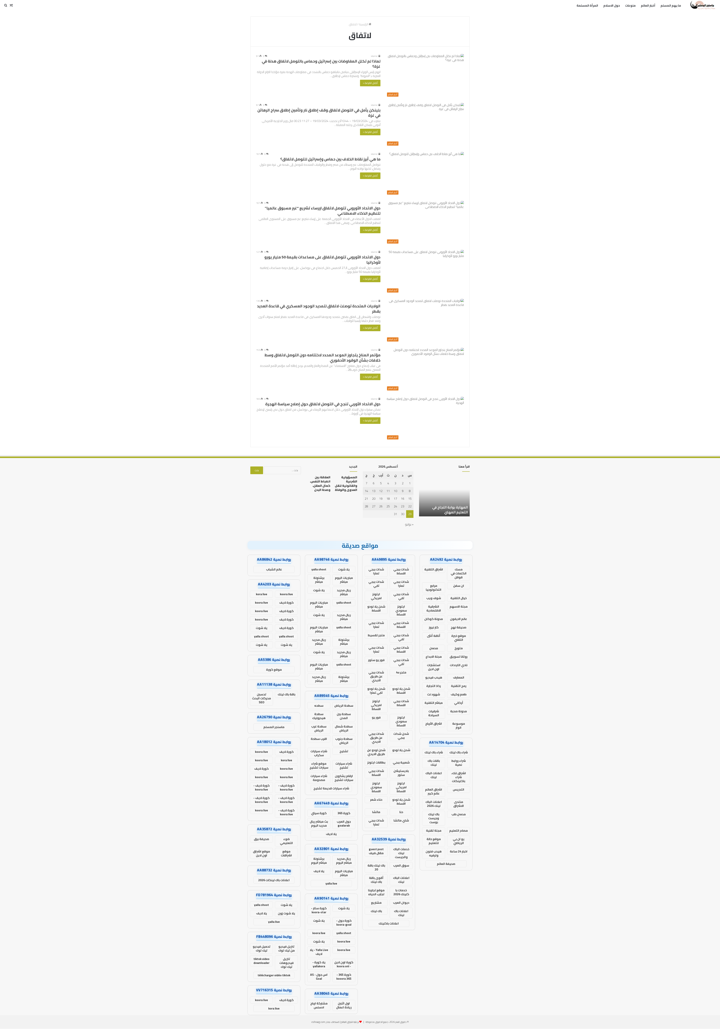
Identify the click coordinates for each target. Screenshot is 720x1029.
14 (366, 491)
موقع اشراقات (286, 853)
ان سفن (458, 585)
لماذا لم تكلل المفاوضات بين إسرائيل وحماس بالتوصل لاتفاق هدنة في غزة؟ (321, 64)
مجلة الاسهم (459, 606)
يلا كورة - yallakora (319, 964)
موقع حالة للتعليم (434, 841)
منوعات (630, 5)
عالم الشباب (274, 569)
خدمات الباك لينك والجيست (401, 853)
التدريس (458, 789)
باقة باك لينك (286, 694)
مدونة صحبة (458, 711)
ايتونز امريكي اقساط (376, 705)
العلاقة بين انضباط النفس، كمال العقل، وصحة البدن (320, 483)
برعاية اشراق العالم (350, 1022)
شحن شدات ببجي (401, 735)
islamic (374, 56)
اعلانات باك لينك (401, 913)
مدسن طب (459, 814)
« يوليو (409, 524)
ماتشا (376, 812)
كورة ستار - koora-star (319, 910)
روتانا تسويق (458, 656)
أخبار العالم (648, 5)
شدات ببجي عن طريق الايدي (376, 676)
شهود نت (433, 694)
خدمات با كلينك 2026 (401, 892)
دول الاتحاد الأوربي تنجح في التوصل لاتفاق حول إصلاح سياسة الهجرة (322, 403)
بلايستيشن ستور (401, 773)
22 (410, 506)
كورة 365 (344, 813)
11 (388, 491)
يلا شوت (344, 569)
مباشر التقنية (433, 703)
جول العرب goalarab (344, 823)
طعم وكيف (458, 694)
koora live (318, 933)
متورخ (458, 648)
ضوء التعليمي (286, 841)
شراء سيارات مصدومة (318, 778)
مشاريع (376, 902)
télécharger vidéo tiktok (274, 975)
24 (395, 506)
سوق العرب (401, 865)
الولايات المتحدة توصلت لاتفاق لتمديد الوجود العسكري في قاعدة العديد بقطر (318, 308)
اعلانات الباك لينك (433, 775)
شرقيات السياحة (433, 713)
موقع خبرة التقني (458, 637)
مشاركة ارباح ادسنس (319, 1005)
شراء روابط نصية (458, 762)
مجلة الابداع (434, 656)
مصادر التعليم (458, 830)
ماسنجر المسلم (273, 727)
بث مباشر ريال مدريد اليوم (319, 823)
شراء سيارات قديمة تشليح (331, 788)
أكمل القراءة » (370, 83)
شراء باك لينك (458, 752)
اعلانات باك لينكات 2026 (274, 880)
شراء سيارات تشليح (343, 765)
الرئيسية (364, 24)
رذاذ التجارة (433, 686)
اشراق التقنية (433, 569)
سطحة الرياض (343, 705)
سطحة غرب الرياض (318, 728)
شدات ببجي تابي (376, 583)
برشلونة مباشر (318, 579)
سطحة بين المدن (344, 716)
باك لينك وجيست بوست (433, 818)
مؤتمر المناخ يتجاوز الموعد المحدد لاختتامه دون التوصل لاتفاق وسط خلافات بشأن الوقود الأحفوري (322, 357)
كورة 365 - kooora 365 (343, 976)
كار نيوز (434, 627)
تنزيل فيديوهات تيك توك (286, 963)
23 (402, 506)
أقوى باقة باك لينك (376, 880)
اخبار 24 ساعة (458, 851)
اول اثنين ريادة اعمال (344, 1005)
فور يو (376, 717)
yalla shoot (318, 569)
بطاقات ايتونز (376, 762)
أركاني (458, 703)
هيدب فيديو (433, 677)
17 (395, 498)
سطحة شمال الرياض (344, 728)
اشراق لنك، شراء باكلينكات (458, 777)
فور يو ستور (376, 660)
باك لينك (376, 911)
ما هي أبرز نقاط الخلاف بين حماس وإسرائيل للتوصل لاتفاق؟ (330, 159)
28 (366, 506)
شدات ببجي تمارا (376, 571)
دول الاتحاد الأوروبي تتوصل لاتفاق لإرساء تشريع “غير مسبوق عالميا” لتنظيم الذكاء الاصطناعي (322, 211)
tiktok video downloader (261, 961)
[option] (444, 495)
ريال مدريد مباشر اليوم (344, 860)
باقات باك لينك (434, 762)
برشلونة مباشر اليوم (319, 860)
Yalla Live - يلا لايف (319, 952)
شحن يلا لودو (401, 750)
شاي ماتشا (401, 820)
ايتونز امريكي (376, 596)
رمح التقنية (458, 686)
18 (388, 498)
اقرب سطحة (319, 739)
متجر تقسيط (376, 635)
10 (395, 491)
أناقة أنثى (433, 636)
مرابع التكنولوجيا (433, 587)
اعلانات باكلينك (389, 923)
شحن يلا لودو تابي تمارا (376, 690)
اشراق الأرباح (433, 723)
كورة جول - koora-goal (344, 922)
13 (373, 491)
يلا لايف (331, 834)
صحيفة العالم (446, 864)
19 (380, 498)
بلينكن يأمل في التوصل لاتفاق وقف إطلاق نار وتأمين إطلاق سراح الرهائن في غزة (318, 113)
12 (380, 491)
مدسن (433, 648)
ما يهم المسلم (671, 5)
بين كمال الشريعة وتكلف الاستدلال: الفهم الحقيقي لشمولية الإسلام (448, 507)
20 (373, 498)
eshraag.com (318, 1022)
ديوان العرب (401, 902)
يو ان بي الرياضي (458, 841)
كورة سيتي (319, 813)
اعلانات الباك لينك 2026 (433, 804)
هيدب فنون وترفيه (434, 853)
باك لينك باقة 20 (376, 867)
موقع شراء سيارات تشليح (319, 765)
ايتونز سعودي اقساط (401, 610)
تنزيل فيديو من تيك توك (286, 948)
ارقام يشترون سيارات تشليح (343, 778)
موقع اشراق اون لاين (261, 853)
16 (402, 498)
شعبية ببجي (401, 762)
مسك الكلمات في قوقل (458, 573)
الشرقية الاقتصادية (433, 608)
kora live (261, 594)
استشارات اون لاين (433, 667)
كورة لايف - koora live (286, 787)
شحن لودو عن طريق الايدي (376, 752)
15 (410, 498)
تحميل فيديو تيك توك (261, 948)
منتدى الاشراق (458, 804)
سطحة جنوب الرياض (343, 740)
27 (373, 506)
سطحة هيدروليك (319, 716)
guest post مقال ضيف (376, 851)
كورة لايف (286, 602)
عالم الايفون (458, 619)
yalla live (331, 883)
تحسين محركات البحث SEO (261, 698)
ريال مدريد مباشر (344, 592)
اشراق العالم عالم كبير (433, 791)
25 (388, 506)
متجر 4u (401, 672)
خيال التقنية (458, 598)
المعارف (458, 677)
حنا (401, 812)
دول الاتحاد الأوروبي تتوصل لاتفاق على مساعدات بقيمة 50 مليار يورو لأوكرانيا (322, 259)
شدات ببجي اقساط (401, 571)
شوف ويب (433, 598)
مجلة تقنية (433, 830)
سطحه (318, 705)
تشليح (344, 751)
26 (380, 506)
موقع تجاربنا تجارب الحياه (376, 892)
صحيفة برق (261, 839)
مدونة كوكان (433, 619)
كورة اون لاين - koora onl (343, 964)
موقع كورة (274, 669)
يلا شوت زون (286, 913)
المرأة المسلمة (587, 5)
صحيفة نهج (458, 627)
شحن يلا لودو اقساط (376, 608)
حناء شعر (376, 799)
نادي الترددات (458, 665)
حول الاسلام (611, 5)
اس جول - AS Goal (319, 976)
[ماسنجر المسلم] (702, 5)
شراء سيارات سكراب (318, 753)
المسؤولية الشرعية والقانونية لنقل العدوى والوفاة (346, 483)
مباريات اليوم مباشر (344, 579)
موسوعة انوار (458, 725)
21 (366, 498)
